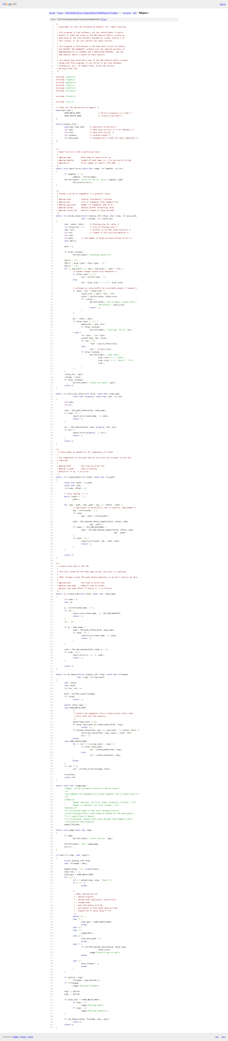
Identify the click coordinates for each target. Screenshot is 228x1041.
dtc (135, 12)
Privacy (23, 1037)
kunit (52, 12)
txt (216, 1037)
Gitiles (15, 1037)
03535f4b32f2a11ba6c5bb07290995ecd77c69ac (91, 12)
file (103, 19)
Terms (30, 1037)
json (223, 1037)
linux (60, 12)
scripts (127, 12)
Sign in (222, 4)
